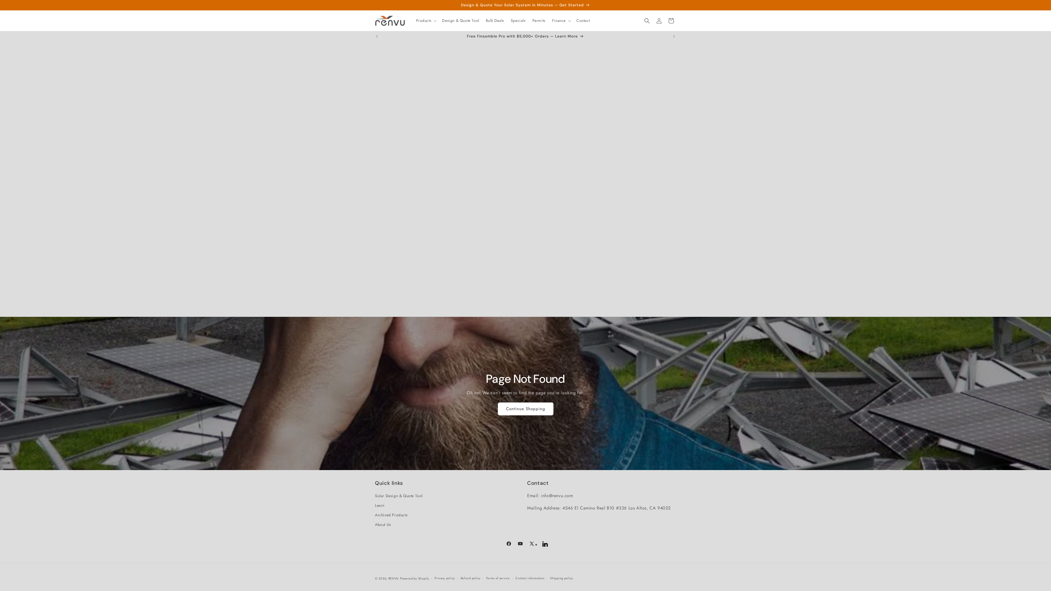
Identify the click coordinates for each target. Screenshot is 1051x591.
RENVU (393, 578)
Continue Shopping (525, 409)
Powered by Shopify (414, 578)
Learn (380, 505)
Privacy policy (445, 578)
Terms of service (498, 578)
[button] (426, 20)
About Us (383, 524)
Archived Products (391, 515)
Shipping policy (561, 578)
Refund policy (471, 578)
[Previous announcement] (377, 36)
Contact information (529, 578)
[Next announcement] (674, 36)
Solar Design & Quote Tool (399, 496)
